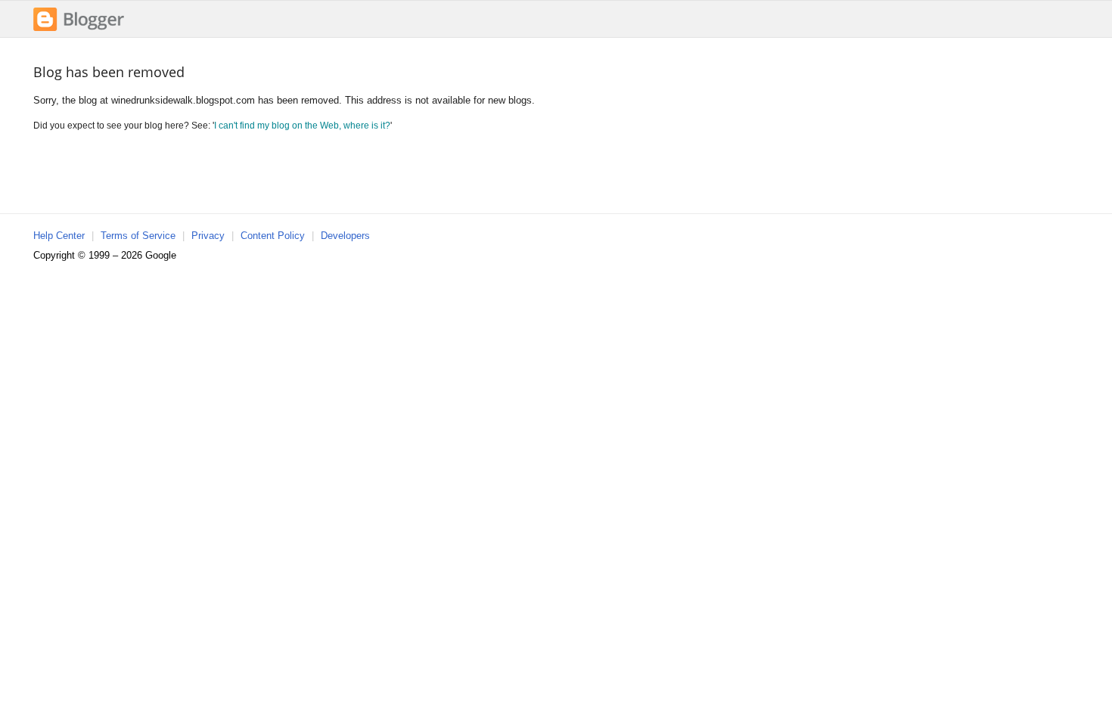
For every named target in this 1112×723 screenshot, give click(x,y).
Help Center (59, 235)
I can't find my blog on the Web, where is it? (302, 125)
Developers (345, 235)
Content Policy (273, 235)
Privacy (208, 235)
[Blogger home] (78, 29)
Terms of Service (138, 235)
